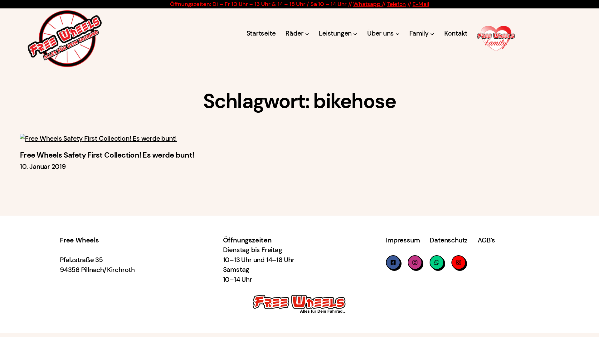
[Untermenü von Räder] (307, 34)
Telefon (396, 4)
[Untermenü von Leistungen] (355, 34)
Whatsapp (367, 4)
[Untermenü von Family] (432, 34)
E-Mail (420, 4)
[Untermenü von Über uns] (398, 34)
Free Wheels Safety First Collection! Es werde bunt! (107, 155)
